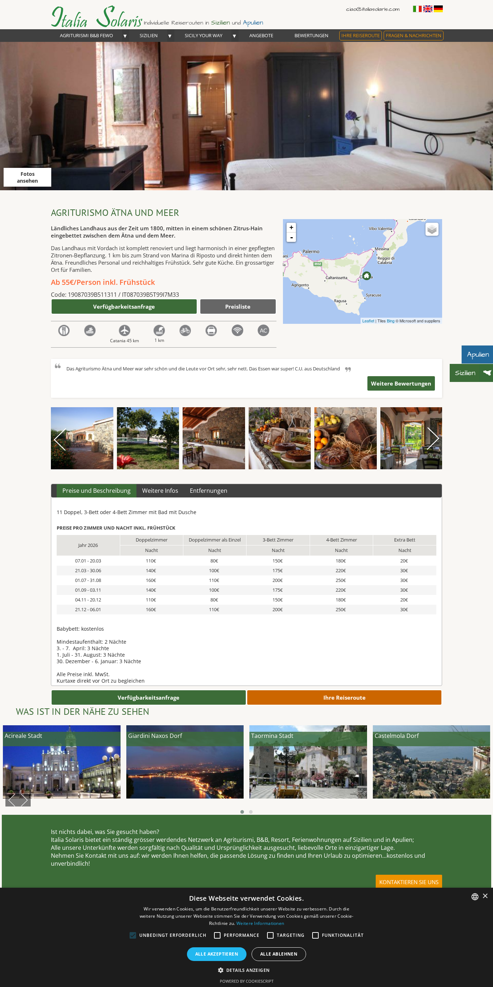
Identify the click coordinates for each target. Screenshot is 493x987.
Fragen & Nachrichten (413, 35)
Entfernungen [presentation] (208, 491)
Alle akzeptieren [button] (216, 954)
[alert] (246, 937)
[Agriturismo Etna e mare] (366, 275)
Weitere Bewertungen (401, 383)
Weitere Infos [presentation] (160, 491)
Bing (390, 320)
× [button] (485, 896)
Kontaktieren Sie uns (409, 882)
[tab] (96, 491)
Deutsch (438, 8)
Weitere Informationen (260, 923)
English (427, 8)
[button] (246, 969)
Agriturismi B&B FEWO (86, 35)
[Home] (103, 25)
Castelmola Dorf (397, 736)
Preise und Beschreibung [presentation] (96, 491)
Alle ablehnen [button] (278, 954)
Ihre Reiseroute (360, 35)
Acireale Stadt (23, 736)
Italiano (417, 8)
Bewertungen (311, 35)
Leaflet (368, 320)
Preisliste (237, 306)
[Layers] (432, 229)
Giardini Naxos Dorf (155, 736)
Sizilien (149, 35)
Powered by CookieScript (247, 981)
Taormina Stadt (272, 736)
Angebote (261, 35)
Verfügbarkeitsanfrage (124, 306)
